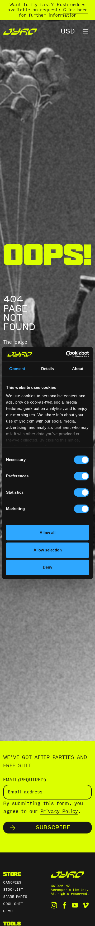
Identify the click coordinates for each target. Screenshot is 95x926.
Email (24, 779)
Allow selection (48, 550)
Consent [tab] (17, 368)
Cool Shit (13, 904)
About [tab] (78, 368)
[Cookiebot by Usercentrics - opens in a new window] (67, 354)
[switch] (81, 476)
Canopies (12, 882)
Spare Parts (15, 897)
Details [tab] (47, 368)
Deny (47, 567)
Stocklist (13, 889)
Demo (8, 911)
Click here (75, 9)
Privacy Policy (59, 811)
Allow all (47, 532)
